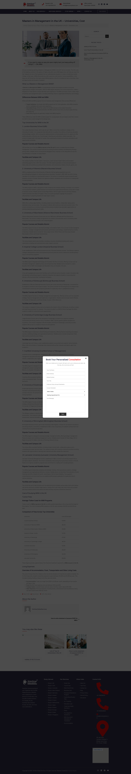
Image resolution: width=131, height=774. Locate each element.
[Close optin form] (86, 359)
